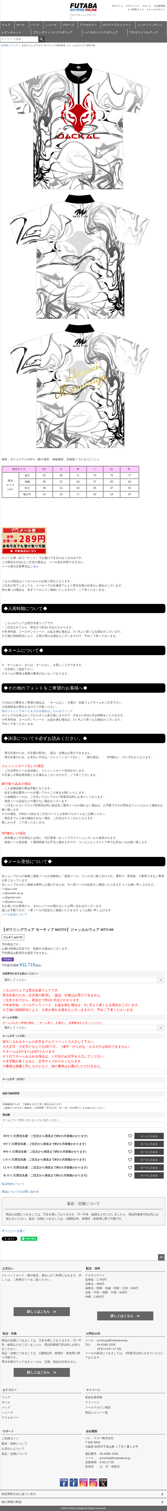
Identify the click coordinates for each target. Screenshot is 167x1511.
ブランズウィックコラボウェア (53, 32)
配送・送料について (14, 1443)
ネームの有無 (11, 1017)
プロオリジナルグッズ (143, 32)
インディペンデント (150, 24)
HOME (4, 45)
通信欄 (6, 1114)
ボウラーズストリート (117, 24)
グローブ (68, 24)
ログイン (118, 5)
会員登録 (160, 5)
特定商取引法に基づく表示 (19, 1494)
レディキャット (12, 32)
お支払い (8, 1268)
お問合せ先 (93, 1333)
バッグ (35, 24)
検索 (41, 39)
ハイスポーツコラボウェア (101, 32)
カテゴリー (9, 1390)
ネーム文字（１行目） (14, 1035)
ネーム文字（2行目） (14, 1079)
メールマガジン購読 (98, 1407)
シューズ (51, 24)
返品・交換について (14, 1453)
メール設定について (14, 914)
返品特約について (13, 1183)
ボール (20, 24)
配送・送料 (93, 1268)
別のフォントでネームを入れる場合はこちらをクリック (37, 711)
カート (147, 5)
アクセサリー (88, 24)
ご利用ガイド (136, 9)
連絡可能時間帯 (11, 1093)
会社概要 (91, 1431)
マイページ (133, 5)
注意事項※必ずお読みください (20, 973)
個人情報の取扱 (12, 1501)
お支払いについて (13, 1448)
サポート (8, 1431)
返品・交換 (9, 1333)
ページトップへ (161, 1257)
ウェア (6, 24)
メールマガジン (156, 9)
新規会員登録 (93, 1397)
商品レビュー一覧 (96, 1412)
